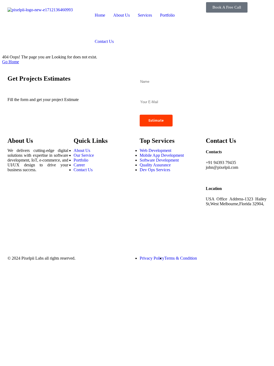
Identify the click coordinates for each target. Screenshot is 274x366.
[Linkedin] (14, 218)
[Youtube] (14, 233)
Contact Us (104, 41)
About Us (121, 15)
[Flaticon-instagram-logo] (14, 204)
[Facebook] (14, 189)
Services (145, 15)
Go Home (10, 61)
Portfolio (167, 15)
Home (100, 15)
